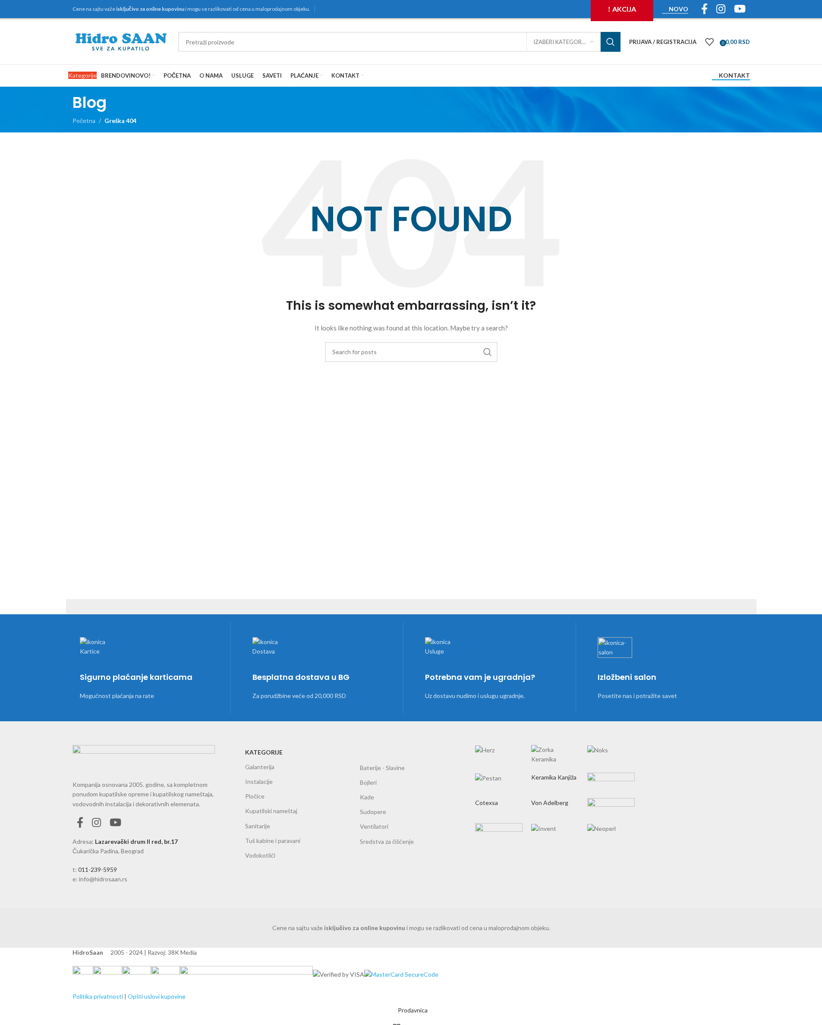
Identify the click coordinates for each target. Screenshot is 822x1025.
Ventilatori (374, 826)
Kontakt (734, 75)
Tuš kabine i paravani (272, 840)
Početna (83, 120)
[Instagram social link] (96, 823)
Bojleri (368, 782)
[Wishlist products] (709, 41)
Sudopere (373, 811)
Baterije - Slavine (382, 767)
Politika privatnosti (97, 996)
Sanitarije (257, 826)
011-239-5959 (97, 869)
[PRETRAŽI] (610, 42)
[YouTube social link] (115, 823)
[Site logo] (121, 41)
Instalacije (259, 781)
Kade (367, 797)
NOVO (678, 9)
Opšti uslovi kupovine (157, 996)
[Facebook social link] (80, 823)
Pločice (255, 796)
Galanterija (259, 766)
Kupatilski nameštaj (271, 810)
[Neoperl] (555, 785)
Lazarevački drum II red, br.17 (136, 841)
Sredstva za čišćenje (387, 841)
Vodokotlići (260, 855)
